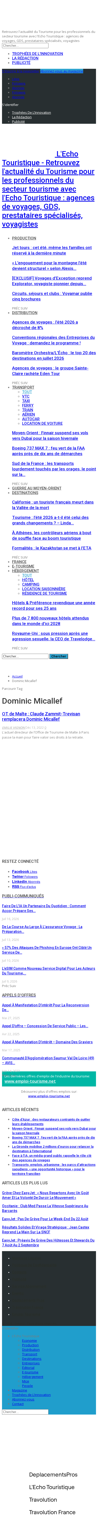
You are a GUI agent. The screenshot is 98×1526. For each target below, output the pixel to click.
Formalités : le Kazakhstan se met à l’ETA (51, 548)
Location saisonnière (43, 589)
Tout (27, 392)
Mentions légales (26, 1258)
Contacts (19, 1272)
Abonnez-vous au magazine (61, 71)
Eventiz (18, 1293)
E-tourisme (23, 566)
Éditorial (28, 1367)
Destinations (25, 493)
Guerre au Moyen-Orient (36, 488)
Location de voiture (42, 423)
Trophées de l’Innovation (37, 53)
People (27, 1385)
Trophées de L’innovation (31, 1394)
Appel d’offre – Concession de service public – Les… (45, 1026)
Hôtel (28, 580)
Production (24, 238)
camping (30, 584)
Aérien (28, 414)
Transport (23, 387)
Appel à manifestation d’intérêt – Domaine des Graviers (47, 1042)
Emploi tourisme (26, 1314)
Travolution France (27, 1307)
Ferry (27, 405)
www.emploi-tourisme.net (30, 1081)
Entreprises (31, 1363)
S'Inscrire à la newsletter (20, 71)
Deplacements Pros (28, 1300)
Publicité (21, 62)
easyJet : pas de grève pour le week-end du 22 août (45, 1219)
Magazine (19, 1390)
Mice (25, 1381)
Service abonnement (29, 1286)
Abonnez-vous (23, 1399)
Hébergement (25, 571)
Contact (18, 1403)
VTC (25, 396)
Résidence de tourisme (44, 593)
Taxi (26, 401)
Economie (29, 1340)
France (19, 562)
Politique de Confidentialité (34, 1265)
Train (27, 410)
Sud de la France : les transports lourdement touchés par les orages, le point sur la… (54, 469)
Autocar (31, 419)
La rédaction (25, 58)
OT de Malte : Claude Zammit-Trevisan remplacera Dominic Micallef (41, 716)
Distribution (24, 313)
